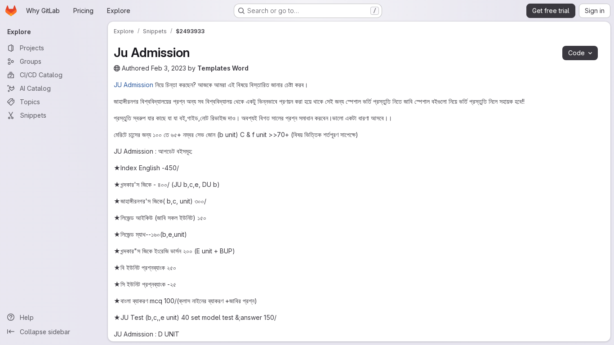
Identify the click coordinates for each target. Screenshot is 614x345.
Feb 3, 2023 (168, 68)
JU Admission (133, 84)
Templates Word (223, 68)
